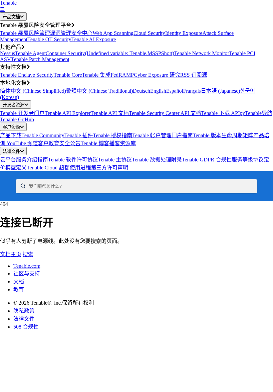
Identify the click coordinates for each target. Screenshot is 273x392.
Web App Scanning (113, 33)
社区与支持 (26, 273)
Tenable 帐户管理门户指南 (162, 135)
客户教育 (48, 143)
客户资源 (11, 127)
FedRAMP (122, 75)
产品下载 (10, 135)
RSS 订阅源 (193, 75)
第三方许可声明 (109, 167)
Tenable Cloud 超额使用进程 (59, 167)
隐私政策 (24, 311)
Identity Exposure (183, 33)
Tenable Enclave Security (27, 75)
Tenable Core (68, 75)
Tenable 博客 (95, 143)
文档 (18, 281)
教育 (18, 289)
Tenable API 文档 (110, 113)
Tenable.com (26, 266)
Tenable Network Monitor (201, 53)
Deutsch (141, 91)
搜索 (28, 254)
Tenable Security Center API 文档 (165, 113)
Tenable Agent (30, 53)
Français (192, 91)
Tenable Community (42, 135)
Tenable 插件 (78, 135)
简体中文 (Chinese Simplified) (33, 91)
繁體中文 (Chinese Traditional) (99, 91)
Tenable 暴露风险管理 (25, 33)
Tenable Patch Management (40, 59)
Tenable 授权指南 (112, 135)
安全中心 (82, 33)
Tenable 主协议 (115, 159)
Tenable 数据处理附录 (157, 159)
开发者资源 (13, 104)
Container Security (65, 53)
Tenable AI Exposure (93, 39)
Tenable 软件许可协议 (73, 159)
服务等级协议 (248, 159)
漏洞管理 (60, 33)
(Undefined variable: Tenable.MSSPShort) (129, 53)
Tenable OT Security (49, 39)
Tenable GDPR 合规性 (207, 159)
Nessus (7, 53)
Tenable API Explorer (68, 113)
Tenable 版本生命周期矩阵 (223, 135)
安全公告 (70, 143)
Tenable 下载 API (220, 113)
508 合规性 (26, 327)
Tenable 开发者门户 (22, 113)
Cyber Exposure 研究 (157, 75)
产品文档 (11, 16)
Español (174, 91)
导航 (267, 113)
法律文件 (11, 151)
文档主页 (10, 254)
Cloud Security (149, 33)
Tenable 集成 (96, 75)
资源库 (128, 143)
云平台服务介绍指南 (24, 159)
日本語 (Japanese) (220, 91)
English (158, 91)
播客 (114, 143)
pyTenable (251, 113)
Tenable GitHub (17, 119)
